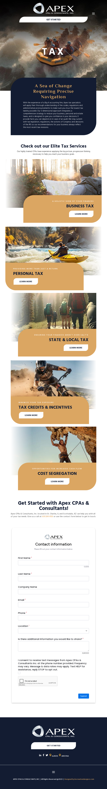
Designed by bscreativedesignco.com (79, 779)
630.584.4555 (47, 516)
